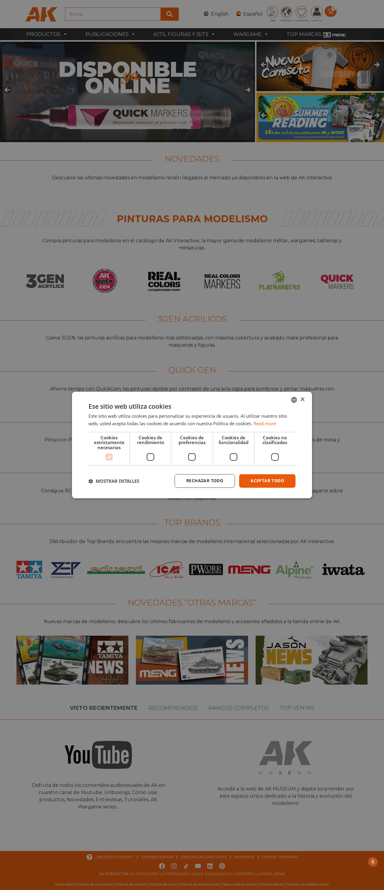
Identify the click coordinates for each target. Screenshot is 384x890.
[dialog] (192, 445)
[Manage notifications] (373, 862)
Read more (265, 424)
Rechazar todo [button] (204, 481)
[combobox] (294, 400)
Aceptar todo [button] (267, 481)
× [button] (302, 399)
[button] (113, 481)
